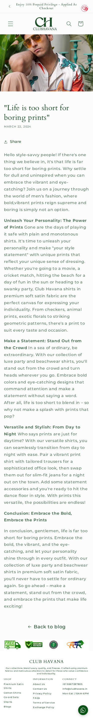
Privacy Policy (42, 693)
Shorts (8, 701)
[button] (10, 23)
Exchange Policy (43, 707)
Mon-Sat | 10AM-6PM (75, 693)
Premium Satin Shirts (14, 686)
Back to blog (50, 627)
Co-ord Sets (11, 697)
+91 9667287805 (72, 684)
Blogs (7, 706)
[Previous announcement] (9, 6)
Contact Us (40, 688)
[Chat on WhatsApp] (83, 710)
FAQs (36, 698)
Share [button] (15, 141)
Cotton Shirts (12, 692)
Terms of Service (44, 702)
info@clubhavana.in (75, 688)
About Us (39, 684)
